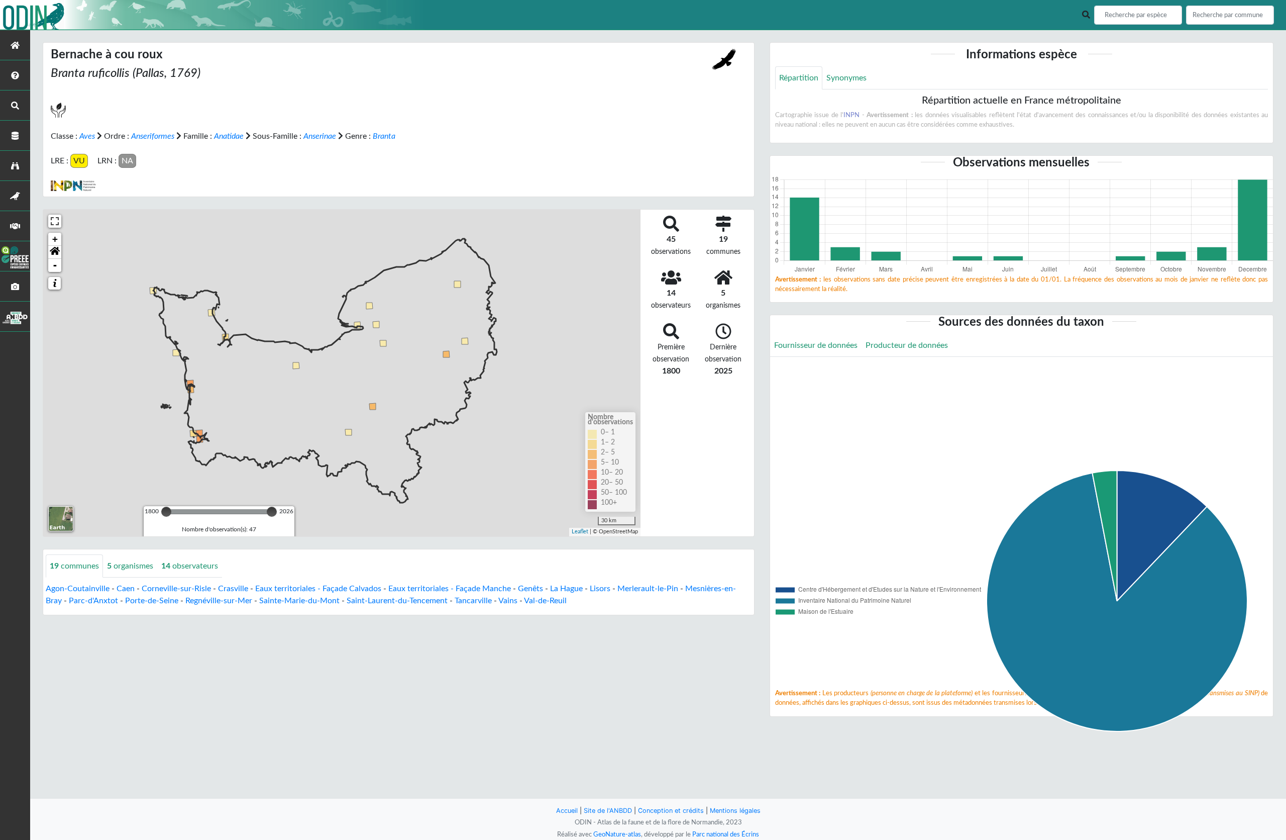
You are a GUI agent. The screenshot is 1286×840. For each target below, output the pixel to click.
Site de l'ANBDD (608, 810)
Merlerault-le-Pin (647, 589)
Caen (126, 589)
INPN (851, 115)
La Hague (566, 589)
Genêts (530, 589)
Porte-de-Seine (151, 601)
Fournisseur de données (816, 345)
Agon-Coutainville (78, 589)
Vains (507, 601)
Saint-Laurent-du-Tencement (397, 601)
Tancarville (473, 601)
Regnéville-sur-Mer (218, 601)
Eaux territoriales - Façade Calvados (318, 589)
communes (74, 566)
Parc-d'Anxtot (93, 601)
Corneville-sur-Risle (176, 589)
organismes (130, 566)
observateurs (189, 566)
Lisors (600, 589)
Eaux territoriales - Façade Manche (449, 589)
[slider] (166, 512)
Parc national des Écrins (725, 834)
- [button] (55, 265)
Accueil (567, 810)
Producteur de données (907, 345)
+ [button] (55, 239)
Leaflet (580, 531)
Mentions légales (735, 810)
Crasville (233, 589)
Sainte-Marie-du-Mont (299, 601)
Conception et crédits (671, 810)
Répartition (798, 78)
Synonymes (846, 78)
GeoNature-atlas (617, 834)
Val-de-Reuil (545, 601)
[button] (54, 252)
